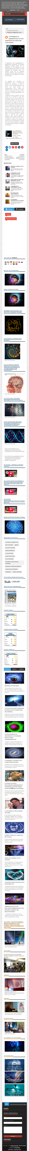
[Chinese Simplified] (17, 264)
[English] (6, 262)
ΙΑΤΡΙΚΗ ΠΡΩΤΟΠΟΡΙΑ (10, 556)
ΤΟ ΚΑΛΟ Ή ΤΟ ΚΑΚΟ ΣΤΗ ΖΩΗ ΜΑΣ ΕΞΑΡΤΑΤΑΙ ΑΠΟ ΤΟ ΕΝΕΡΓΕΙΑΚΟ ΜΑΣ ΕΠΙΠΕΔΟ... (14, 709)
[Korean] (11, 264)
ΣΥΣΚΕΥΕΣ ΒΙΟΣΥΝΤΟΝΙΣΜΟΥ (11, 569)
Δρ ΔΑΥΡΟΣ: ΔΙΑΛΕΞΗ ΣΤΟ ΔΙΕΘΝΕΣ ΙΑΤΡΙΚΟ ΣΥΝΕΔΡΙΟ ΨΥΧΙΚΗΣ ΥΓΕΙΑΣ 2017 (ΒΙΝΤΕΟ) (14, 956)
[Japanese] (8, 264)
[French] (8, 262)
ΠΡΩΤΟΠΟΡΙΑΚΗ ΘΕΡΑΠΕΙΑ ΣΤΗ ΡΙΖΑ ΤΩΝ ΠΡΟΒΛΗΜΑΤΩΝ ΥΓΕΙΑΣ (14, 1068)
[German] (11, 262)
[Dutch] (19, 262)
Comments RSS (17, 1149)
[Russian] (22, 262)
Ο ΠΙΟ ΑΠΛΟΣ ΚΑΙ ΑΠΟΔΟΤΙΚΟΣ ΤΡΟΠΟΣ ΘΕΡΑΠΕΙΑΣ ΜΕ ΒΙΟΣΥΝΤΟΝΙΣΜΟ (14, 1081)
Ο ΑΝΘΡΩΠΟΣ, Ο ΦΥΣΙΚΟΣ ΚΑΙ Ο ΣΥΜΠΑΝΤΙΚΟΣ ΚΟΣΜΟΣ (13, 761)
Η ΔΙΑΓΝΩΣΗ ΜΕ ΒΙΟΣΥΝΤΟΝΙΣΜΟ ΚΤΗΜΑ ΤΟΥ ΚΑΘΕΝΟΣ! (14, 1093)
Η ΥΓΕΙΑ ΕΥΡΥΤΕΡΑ (9, 553)
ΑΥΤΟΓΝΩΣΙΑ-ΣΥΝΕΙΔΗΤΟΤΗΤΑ (12, 30)
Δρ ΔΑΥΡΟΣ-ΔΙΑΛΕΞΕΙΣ (10, 547)
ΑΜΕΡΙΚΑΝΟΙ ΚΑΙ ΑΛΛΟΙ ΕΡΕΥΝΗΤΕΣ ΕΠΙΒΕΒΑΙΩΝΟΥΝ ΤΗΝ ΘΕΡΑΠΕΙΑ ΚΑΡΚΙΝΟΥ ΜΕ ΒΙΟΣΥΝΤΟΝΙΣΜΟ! (14, 909)
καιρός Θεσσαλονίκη (10, 634)
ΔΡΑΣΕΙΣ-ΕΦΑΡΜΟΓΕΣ (10, 550)
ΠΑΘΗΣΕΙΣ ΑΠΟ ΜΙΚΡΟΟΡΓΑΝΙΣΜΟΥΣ (13, 566)
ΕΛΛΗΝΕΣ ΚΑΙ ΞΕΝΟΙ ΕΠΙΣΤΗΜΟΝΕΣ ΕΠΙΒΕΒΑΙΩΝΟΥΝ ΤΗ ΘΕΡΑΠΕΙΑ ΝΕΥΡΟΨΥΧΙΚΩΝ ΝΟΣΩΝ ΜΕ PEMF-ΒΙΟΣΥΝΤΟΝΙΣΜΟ (14, 785)
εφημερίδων (14, 605)
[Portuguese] (6, 264)
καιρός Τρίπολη (10, 653)
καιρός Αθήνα (10, 614)
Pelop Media (17, 1147)
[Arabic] (14, 264)
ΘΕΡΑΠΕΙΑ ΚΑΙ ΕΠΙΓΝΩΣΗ (12, 686)
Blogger (15, 22)
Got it (18, 10)
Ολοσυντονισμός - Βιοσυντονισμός (18, 1145)
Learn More (12, 10)
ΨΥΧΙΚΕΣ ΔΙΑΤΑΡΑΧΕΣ (17, 571)
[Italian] (17, 262)
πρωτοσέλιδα (8, 605)
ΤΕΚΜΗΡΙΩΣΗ (8, 571)
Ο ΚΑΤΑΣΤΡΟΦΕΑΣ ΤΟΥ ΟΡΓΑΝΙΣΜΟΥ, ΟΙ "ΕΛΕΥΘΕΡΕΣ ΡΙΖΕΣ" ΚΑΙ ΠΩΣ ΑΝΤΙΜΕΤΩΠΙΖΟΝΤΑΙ (13, 736)
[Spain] (14, 262)
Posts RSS (10, 1149)
